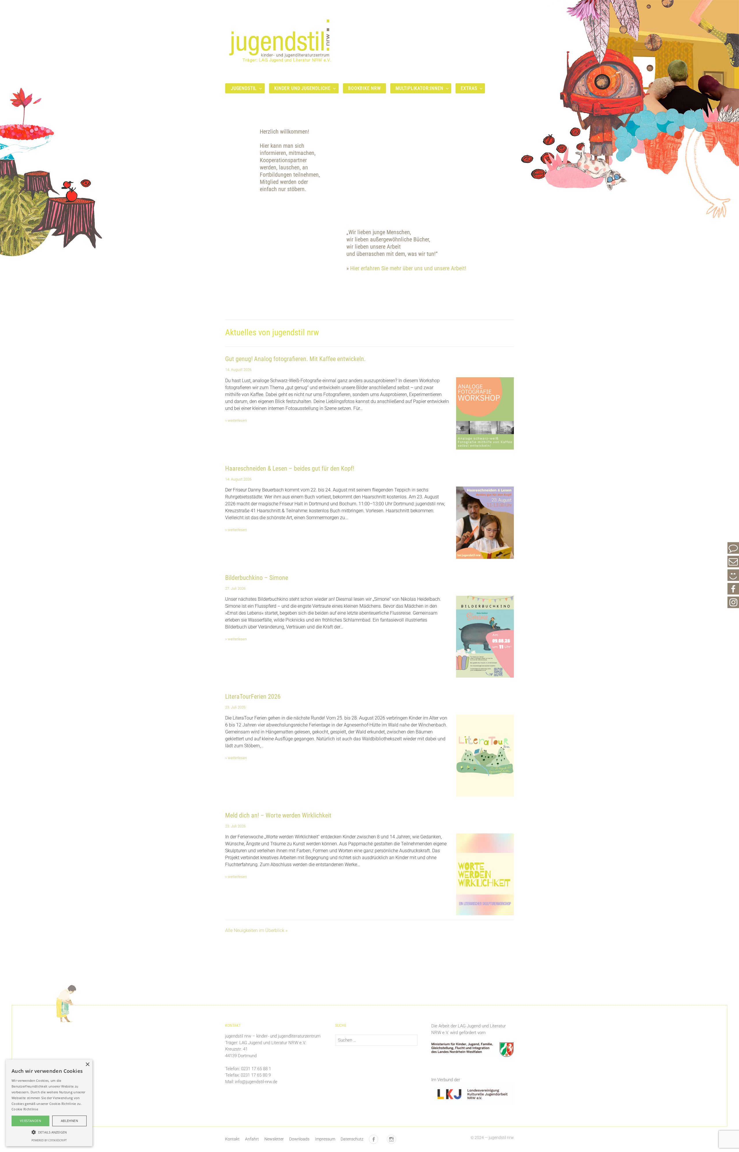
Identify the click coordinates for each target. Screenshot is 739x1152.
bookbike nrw (364, 88)
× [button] (87, 1064)
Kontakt (232, 1139)
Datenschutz (352, 1139)
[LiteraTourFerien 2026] (485, 793)
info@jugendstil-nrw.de (256, 1081)
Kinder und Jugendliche (302, 88)
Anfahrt (252, 1139)
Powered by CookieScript (49, 1140)
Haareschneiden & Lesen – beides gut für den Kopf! (289, 468)
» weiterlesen (236, 420)
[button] (49, 1132)
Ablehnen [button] (69, 1120)
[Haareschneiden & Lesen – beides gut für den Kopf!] (485, 555)
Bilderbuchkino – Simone (256, 577)
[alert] (49, 1102)
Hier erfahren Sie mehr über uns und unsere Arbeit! (408, 268)
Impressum (325, 1139)
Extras (469, 88)
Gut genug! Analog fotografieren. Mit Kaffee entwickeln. (295, 359)
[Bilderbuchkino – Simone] (485, 674)
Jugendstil (244, 88)
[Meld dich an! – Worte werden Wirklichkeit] (485, 911)
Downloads (299, 1139)
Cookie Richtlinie (25, 1109)
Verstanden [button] (30, 1120)
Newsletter (274, 1139)
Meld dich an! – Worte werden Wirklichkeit (278, 815)
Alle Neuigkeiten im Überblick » (256, 930)
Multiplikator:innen (419, 88)
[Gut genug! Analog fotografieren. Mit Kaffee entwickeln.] (485, 446)
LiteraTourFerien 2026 (253, 696)
